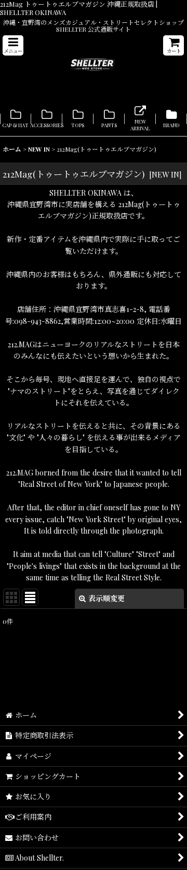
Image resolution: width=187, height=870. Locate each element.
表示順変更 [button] (106, 598)
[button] (13, 45)
